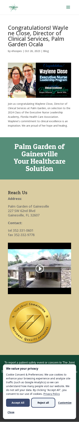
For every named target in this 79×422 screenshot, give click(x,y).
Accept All (18, 402)
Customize (64, 402)
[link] (13, 7)
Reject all (43, 402)
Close (11, 412)
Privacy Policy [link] (51, 394)
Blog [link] (46, 51)
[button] (68, 9)
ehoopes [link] (16, 51)
